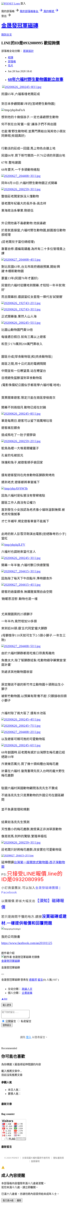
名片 (10, 65)
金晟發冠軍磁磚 (19, 26)
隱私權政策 (58, 1158)
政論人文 (27, 989)
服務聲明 (35, 1161)
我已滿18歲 (8, 1200)
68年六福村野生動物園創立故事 (35, 79)
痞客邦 (33, 979)
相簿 (10, 57)
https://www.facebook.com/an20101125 (26, 943)
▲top (4, 998)
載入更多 (7, 1005)
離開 (19, 1200)
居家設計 (28, 51)
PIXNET (15, 1158)
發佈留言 (7, 1025)
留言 (40, 979)
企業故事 (27, 992)
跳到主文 (6, 34)
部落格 (12, 61)
